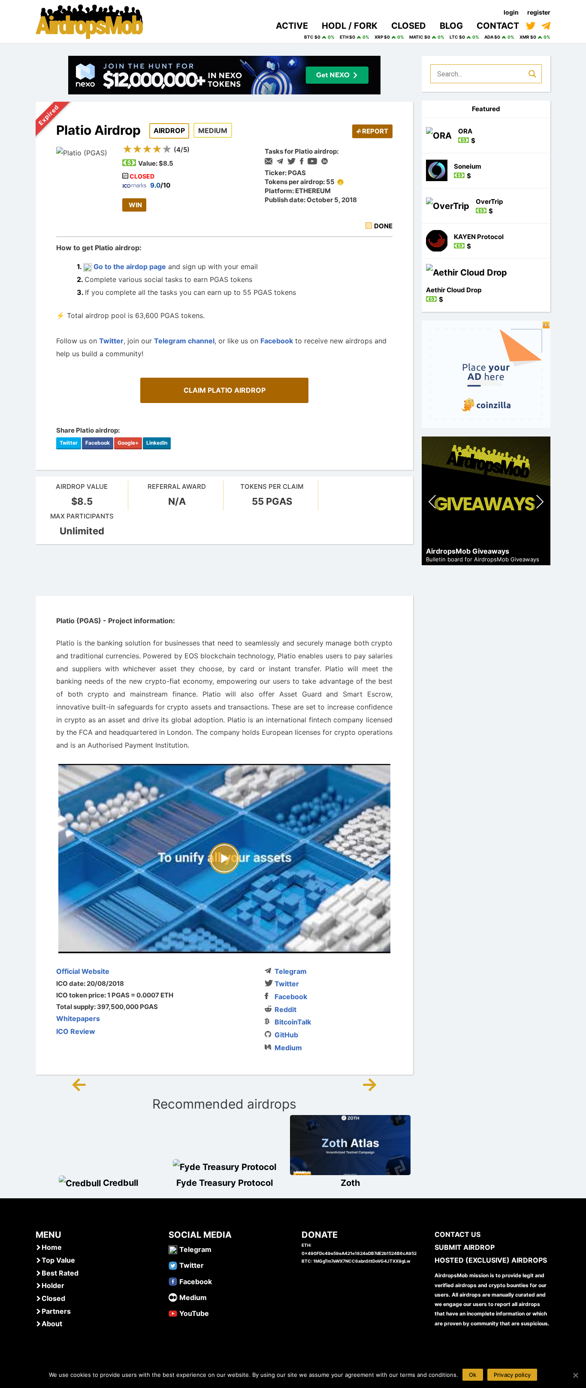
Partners (56, 1311)
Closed (53, 1298)
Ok (473, 1374)
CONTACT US (457, 1234)
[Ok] (575, 1375)
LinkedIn (156, 442)
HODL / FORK (350, 26)
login (511, 12)
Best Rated (60, 1273)
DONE (383, 226)
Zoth (350, 1183)
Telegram (291, 971)
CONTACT (498, 26)
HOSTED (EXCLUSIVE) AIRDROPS (491, 1260)
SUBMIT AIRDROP (465, 1247)
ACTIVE (292, 26)
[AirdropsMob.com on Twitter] (530, 26)
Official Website (82, 971)
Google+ (128, 442)
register (538, 12)
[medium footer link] (173, 1297)
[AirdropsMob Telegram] (173, 1249)
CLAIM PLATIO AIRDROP (225, 390)
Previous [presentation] (432, 502)
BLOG (451, 26)
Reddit (285, 1009)
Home (52, 1247)
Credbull (120, 1183)
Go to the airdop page (129, 266)
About (52, 1323)
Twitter (111, 340)
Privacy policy (512, 1374)
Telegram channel (184, 340)
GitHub (286, 1034)
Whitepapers (78, 1018)
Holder (53, 1285)
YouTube (194, 1313)
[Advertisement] (224, 570)
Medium (288, 1047)
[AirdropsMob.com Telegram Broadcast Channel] (545, 26)
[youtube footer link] (173, 1313)
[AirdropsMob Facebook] (173, 1281)
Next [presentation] (539, 502)
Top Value (58, 1260)
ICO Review (75, 1031)
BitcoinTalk (293, 1022)
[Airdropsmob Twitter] (173, 1265)
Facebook (276, 340)
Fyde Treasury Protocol (224, 1183)
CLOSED (408, 26)
